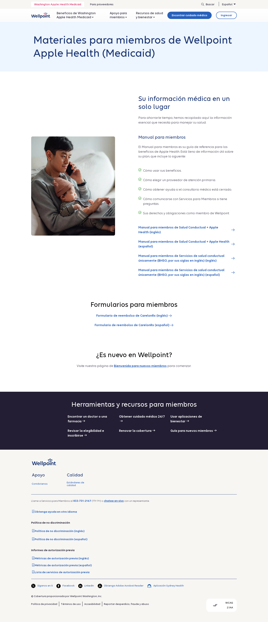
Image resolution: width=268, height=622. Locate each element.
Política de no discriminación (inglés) (60, 531)
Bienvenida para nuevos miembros (140, 366)
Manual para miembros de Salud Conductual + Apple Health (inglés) (178, 230)
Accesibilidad (92, 604)
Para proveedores (101, 6)
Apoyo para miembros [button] (118, 15)
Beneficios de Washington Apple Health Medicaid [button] (76, 15)
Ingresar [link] (226, 15)
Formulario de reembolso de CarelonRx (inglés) (132, 315)
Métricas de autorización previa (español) (63, 565)
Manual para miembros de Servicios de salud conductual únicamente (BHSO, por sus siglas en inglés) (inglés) (181, 258)
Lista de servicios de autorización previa (62, 572)
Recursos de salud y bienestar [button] (149, 15)
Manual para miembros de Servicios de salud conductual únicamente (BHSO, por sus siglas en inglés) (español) (181, 272)
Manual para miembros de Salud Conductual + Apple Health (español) (183, 244)
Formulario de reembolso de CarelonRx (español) (132, 325)
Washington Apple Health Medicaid (57, 4)
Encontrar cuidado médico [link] (189, 15)
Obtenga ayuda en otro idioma (56, 511)
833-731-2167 (82, 500)
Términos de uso (71, 604)
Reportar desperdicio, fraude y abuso (126, 604)
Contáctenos (40, 483)
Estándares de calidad (75, 484)
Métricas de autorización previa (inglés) (62, 558)
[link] (41, 15)
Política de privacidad (44, 604)
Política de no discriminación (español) (61, 539)
